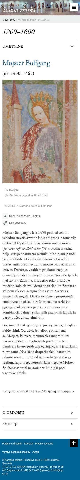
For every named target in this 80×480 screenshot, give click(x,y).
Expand (74, 443)
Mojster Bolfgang (26, 63)
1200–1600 (9, 19)
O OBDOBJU (13, 412)
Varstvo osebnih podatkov (16, 452)
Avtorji (35, 452)
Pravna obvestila (44, 443)
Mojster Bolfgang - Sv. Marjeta (34, 19)
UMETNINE (12, 46)
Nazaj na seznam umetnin (25, 216)
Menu (74, 7)
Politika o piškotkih (12, 443)
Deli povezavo (17, 222)
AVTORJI (10, 424)
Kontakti (28, 443)
